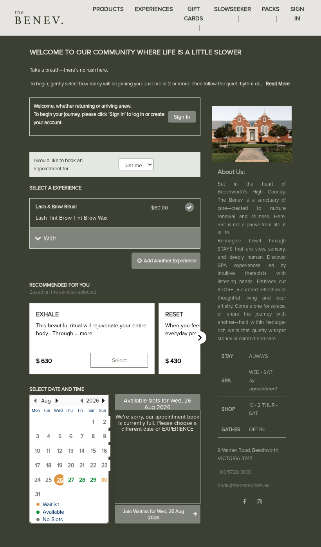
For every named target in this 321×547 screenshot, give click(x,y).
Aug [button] (46, 400)
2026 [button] (92, 400)
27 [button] (71, 480)
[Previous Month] (35, 400)
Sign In (182, 117)
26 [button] (60, 480)
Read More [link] (278, 83)
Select (119, 360)
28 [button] (82, 480)
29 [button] (93, 480)
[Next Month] (57, 400)
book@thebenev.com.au (244, 485)
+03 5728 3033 (235, 471)
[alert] (160, 70)
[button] (114, 238)
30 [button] (104, 480)
